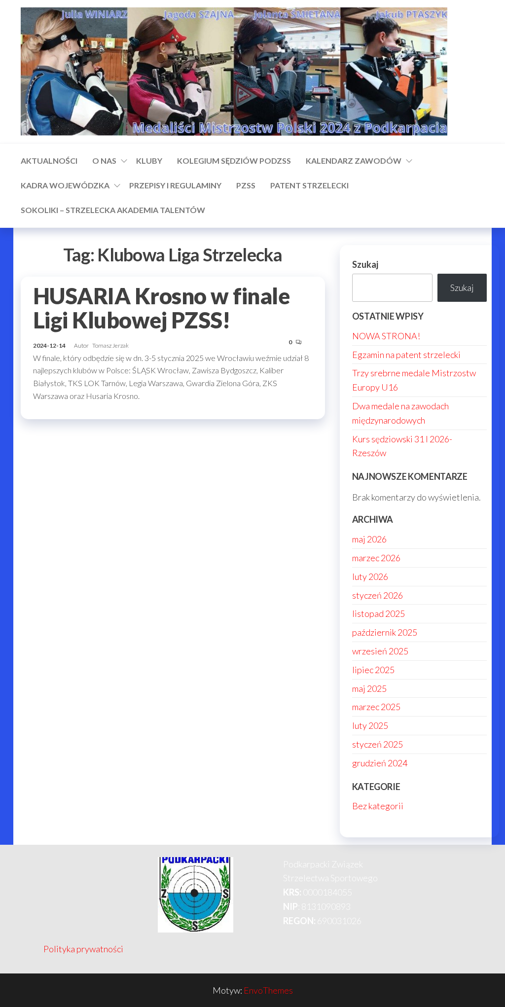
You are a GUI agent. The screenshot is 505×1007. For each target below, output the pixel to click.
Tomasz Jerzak (110, 345)
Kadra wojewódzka (65, 185)
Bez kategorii (377, 805)
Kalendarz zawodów (353, 160)
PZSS (245, 185)
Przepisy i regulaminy (175, 185)
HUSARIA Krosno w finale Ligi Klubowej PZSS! (161, 308)
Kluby (149, 160)
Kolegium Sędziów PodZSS (234, 160)
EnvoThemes (268, 990)
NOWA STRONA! (386, 335)
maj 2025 (369, 688)
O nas (104, 160)
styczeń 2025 (377, 744)
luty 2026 (370, 576)
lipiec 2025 (373, 669)
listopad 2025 (378, 613)
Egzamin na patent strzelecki (406, 354)
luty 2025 (370, 725)
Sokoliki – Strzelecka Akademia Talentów (113, 210)
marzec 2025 (376, 706)
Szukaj (365, 264)
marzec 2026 (376, 557)
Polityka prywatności (83, 948)
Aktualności (49, 160)
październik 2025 (384, 632)
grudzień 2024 (379, 762)
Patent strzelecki (309, 185)
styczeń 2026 (377, 595)
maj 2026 (369, 539)
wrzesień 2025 (380, 651)
